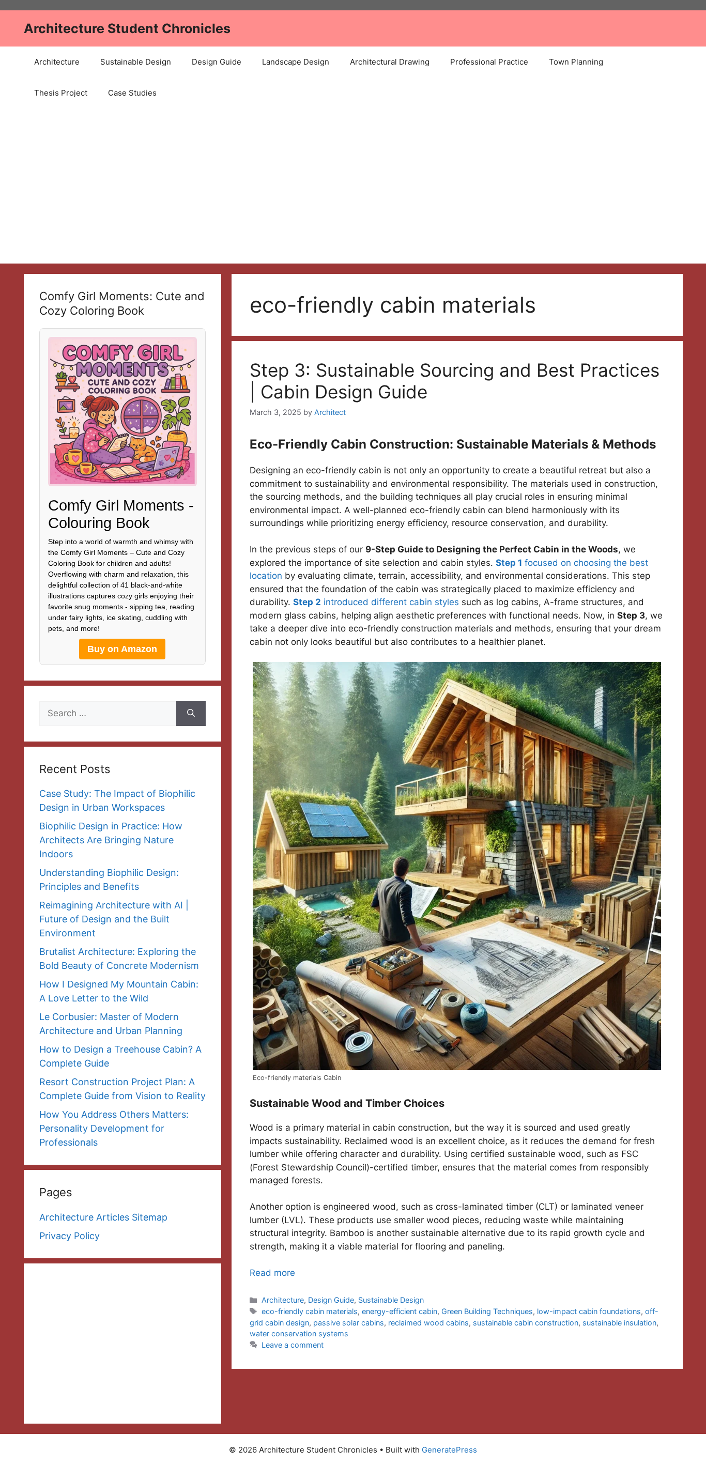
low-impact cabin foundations (589, 1311)
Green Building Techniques (487, 1311)
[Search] (191, 713)
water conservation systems (299, 1333)
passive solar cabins (348, 1322)
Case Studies (132, 93)
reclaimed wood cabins (428, 1322)
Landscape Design (295, 62)
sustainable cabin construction (525, 1322)
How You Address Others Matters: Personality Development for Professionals (114, 1128)
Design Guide (216, 62)
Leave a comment (293, 1344)
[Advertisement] (353, 186)
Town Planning (576, 62)
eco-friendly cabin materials (310, 1311)
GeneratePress (449, 1450)
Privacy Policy (69, 1235)
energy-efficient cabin (399, 1311)
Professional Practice (489, 62)
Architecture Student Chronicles (127, 28)
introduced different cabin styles (376, 602)
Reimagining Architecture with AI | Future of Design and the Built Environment (114, 919)
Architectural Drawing (389, 62)
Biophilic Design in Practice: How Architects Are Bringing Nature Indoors (110, 840)
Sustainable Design (135, 62)
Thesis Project (60, 93)
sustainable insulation (619, 1322)
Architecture (57, 62)
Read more (272, 1273)
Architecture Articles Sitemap (103, 1217)
